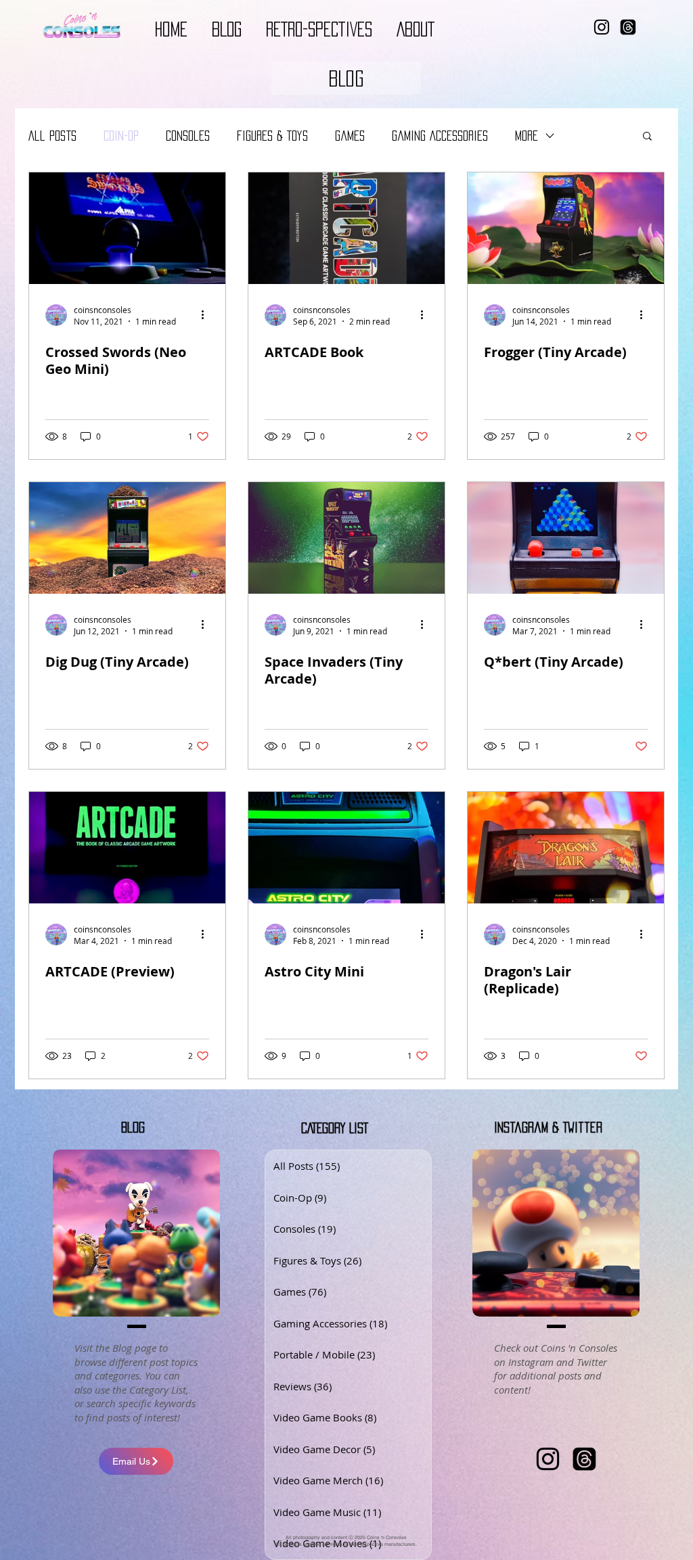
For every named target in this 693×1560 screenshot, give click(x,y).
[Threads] (628, 27)
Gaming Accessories (440, 136)
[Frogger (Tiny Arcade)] (566, 228)
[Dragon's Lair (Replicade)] (566, 847)
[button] (346, 78)
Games (350, 136)
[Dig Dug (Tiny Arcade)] (127, 538)
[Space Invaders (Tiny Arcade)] (346, 538)
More (526, 136)
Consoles (188, 136)
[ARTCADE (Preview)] (127, 847)
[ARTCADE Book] (346, 228)
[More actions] (207, 315)
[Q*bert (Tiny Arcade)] (566, 538)
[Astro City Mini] (346, 847)
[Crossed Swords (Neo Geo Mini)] (127, 228)
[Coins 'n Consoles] (548, 1459)
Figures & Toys (272, 136)
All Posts (52, 136)
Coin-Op (121, 136)
